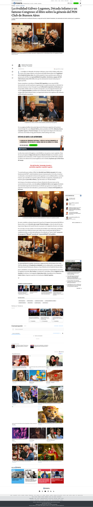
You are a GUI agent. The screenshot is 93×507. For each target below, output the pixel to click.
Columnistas (69, 195)
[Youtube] (45, 491)
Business (51, 495)
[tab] (16, 333)
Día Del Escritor (45, 302)
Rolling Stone (50, 498)
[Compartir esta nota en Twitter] (12, 68)
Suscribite (76, 3)
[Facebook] (39, 491)
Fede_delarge (24, 66)
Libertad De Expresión (22, 302)
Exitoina (70, 495)
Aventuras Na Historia (44, 498)
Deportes (38, 495)
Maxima (62, 498)
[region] (38, 339)
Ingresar (70, 3)
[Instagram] (48, 491)
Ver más (78, 288)
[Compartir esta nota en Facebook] (12, 65)
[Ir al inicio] (18, 3)
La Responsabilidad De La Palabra (50, 300)
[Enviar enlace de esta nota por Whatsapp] (12, 72)
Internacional (31, 495)
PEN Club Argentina (22, 300)
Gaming (73, 495)
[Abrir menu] (12, 3)
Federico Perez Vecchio (27, 65)
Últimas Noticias (26, 3)
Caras (67, 495)
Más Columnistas (76, 222)
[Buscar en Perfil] (80, 0)
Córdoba (43, 495)
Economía (22, 495)
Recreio (59, 498)
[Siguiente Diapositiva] (63, 316)
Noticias (64, 495)
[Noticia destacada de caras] (44, 470)
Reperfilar (47, 495)
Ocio (41, 495)
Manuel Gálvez (30, 302)
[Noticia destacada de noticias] (18, 470)
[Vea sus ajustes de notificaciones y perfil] (80, 3)
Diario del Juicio (80, 495)
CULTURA (13, 5)
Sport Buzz (55, 498)
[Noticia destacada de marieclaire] (31, 470)
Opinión (35, 3)
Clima (35, 495)
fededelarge (30, 66)
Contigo (38, 498)
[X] (42, 491)
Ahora (11, 495)
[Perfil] (18, 467)
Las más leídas (70, 261)
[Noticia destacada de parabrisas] (57, 470)
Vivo (76, 495)
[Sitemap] (53, 491)
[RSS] (50, 491)
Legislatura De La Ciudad (39, 300)
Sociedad (39, 3)
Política (32, 3)
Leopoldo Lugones (37, 302)
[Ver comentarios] (80, 6)
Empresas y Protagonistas (58, 495)
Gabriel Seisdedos (30, 300)
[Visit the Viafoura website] (61, 351)
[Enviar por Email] (12, 75)
